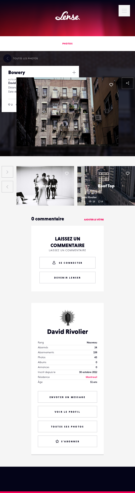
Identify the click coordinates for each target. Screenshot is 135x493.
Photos (67, 43)
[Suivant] (7, 172)
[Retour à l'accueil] (67, 15)
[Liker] (111, 85)
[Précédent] (7, 186)
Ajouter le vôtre (94, 219)
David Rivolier (28, 197)
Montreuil (91, 376)
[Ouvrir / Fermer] (74, 72)
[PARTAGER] (127, 83)
